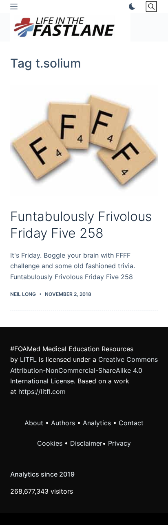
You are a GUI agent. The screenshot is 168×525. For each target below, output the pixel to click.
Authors (63, 423)
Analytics (97, 423)
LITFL (28, 359)
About (33, 423)
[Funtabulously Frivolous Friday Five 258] (84, 140)
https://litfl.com (42, 391)
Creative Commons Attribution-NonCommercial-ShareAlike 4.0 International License (84, 370)
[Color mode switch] (130, 6)
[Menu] (14, 6)
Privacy (119, 443)
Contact (131, 423)
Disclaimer (86, 443)
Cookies (50, 443)
